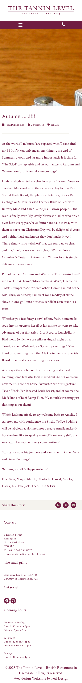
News (55, 125)
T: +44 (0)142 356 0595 (18, 550)
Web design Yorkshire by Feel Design (41, 678)
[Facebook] (7, 601)
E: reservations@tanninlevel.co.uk (24, 554)
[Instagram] (13, 601)
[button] (58, 505)
